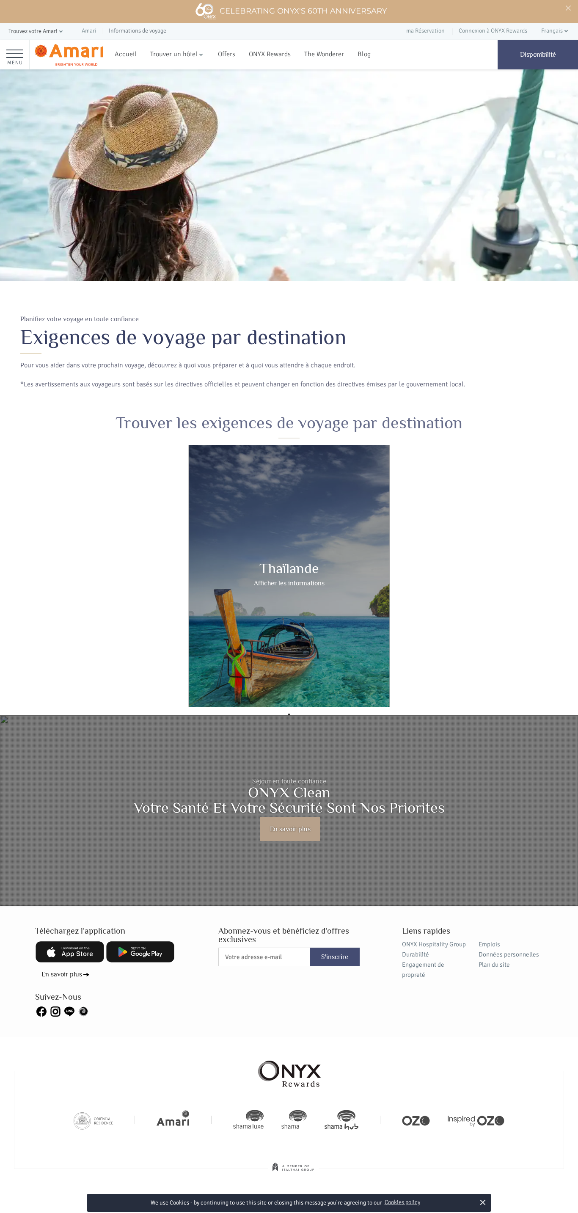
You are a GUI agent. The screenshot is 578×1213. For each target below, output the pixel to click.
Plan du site (494, 964)
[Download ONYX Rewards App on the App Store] (70, 952)
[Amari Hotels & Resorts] (69, 54)
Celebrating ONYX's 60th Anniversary (303, 11)
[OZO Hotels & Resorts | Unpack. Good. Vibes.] (416, 1119)
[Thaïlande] (289, 595)
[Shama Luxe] (248, 1119)
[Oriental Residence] (93, 1119)
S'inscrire (334, 957)
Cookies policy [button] (402, 1202)
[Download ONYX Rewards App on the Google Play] (140, 952)
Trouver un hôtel (174, 54)
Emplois (489, 944)
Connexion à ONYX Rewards (493, 30)
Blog (364, 54)
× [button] (483, 1202)
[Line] (69, 1011)
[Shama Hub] (341, 1119)
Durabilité (415, 954)
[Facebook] (41, 1011)
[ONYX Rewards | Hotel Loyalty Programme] (289, 1070)
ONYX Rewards (270, 54)
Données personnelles (509, 954)
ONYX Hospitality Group (434, 944)
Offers (226, 54)
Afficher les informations (289, 583)
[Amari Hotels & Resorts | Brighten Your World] (173, 1119)
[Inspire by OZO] (476, 1119)
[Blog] (83, 1011)
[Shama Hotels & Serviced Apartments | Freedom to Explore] (294, 1119)
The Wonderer (324, 54)
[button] (36, 31)
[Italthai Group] (293, 1172)
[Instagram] (55, 1011)
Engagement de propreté (423, 970)
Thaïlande (289, 568)
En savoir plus (290, 829)
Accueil (126, 54)
